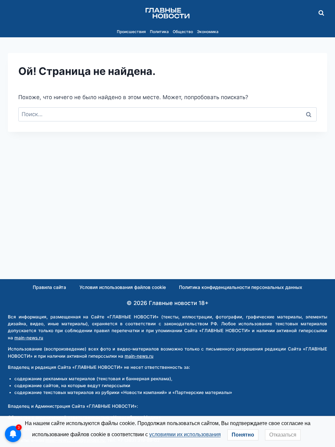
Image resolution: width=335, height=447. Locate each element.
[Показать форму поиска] (321, 13)
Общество (183, 31)
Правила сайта (49, 287)
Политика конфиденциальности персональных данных (240, 287)
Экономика (208, 31)
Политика (159, 31)
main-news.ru (28, 337)
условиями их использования (185, 434)
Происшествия (131, 31)
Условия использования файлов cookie (122, 287)
